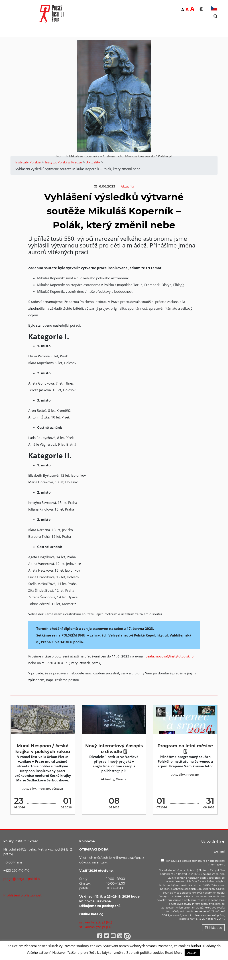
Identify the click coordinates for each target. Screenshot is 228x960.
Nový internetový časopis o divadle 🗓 (114, 748)
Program (43, 788)
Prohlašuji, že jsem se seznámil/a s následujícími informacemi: (194, 862)
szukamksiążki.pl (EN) (96, 927)
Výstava (57, 788)
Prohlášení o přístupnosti (23, 895)
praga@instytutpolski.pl (22, 879)
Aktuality (127, 186)
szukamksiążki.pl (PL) (95, 922)
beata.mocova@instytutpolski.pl (169, 656)
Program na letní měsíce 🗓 (185, 748)
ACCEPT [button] (192, 953)
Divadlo (121, 779)
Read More (174, 952)
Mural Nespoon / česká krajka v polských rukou (42, 748)
